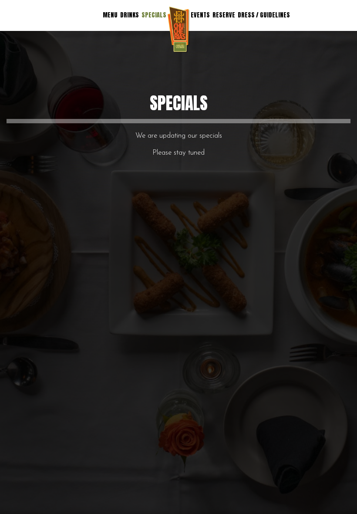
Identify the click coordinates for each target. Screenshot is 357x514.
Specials (153, 15)
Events (200, 15)
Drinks (129, 15)
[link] (178, 30)
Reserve (223, 15)
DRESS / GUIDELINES (264, 15)
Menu (110, 15)
